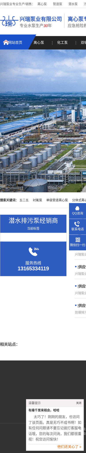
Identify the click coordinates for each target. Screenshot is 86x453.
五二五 (24, 200)
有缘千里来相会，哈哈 (43, 410)
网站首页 (15, 42)
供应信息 (24, 404)
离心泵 (42, 4)
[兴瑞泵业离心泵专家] (9, 27)
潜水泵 (73, 4)
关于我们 (24, 384)
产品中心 (24, 391)
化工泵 (62, 42)
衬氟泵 (37, 200)
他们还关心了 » (69, 447)
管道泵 (57, 4)
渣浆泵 (63, 398)
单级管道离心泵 (57, 200)
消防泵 (63, 391)
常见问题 (24, 398)
